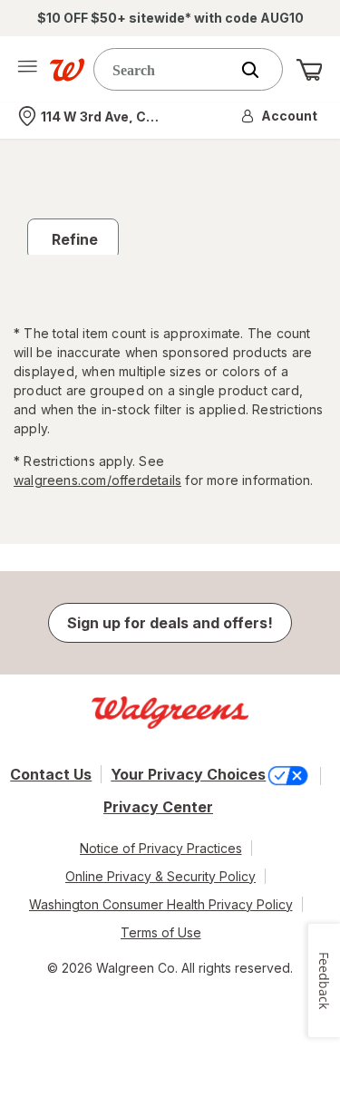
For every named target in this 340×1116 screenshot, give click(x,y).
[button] (280, 116)
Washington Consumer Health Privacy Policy (161, 904)
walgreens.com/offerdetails (97, 480)
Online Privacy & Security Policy (160, 876)
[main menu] (27, 70)
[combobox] (165, 69)
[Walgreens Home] (67, 70)
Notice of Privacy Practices (161, 848)
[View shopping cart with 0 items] (309, 69)
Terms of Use (161, 932)
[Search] (259, 69)
